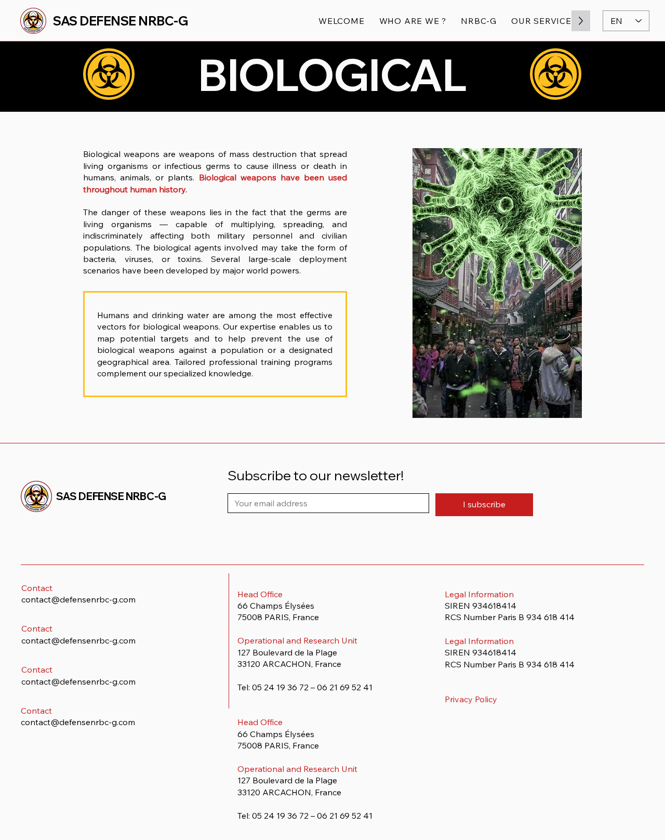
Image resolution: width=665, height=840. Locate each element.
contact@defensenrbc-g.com (78, 599)
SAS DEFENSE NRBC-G (120, 21)
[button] (479, 20)
